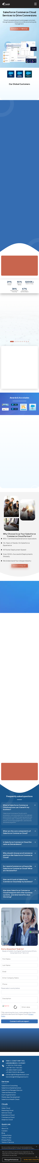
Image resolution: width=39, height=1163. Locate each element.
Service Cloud (7, 1113)
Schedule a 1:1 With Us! (19, 29)
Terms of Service (8, 1142)
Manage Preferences (11, 1159)
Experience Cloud (8, 1115)
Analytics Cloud (7, 1119)
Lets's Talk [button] (19, 280)
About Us (5, 1128)
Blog (3, 1133)
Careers (4, 1131)
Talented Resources (9, 1092)
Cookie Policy (7, 1135)
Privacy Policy (6, 1140)
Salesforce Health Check (11, 1099)
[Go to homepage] (5, 4)
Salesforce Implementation (11, 1088)
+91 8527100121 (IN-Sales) (15, 1072)
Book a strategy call (19, 565)
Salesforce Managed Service (12, 1090)
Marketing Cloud (7, 1110)
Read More (9, 674)
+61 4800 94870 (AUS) (14, 1070)
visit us (19, 373)
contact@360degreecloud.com (17, 1074)
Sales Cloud (6, 1108)
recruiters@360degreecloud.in (17, 1077)
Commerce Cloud (8, 1117)
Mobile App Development (11, 1097)
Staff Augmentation (9, 1095)
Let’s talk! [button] (19, 784)
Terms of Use (6, 1137)
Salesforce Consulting (10, 1085)
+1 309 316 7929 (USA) (14, 1065)
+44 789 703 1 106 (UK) (14, 1067)
